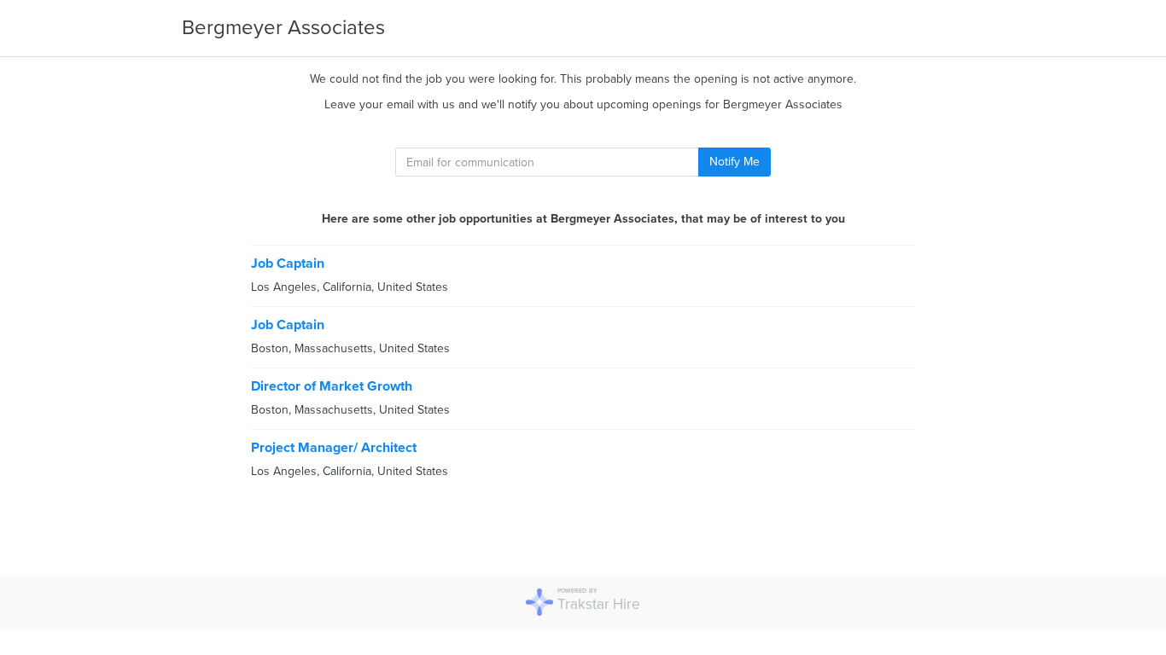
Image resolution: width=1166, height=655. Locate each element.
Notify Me (734, 161)
